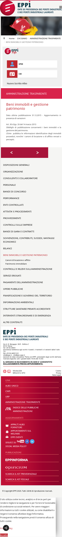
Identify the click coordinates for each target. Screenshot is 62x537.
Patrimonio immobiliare (16, 263)
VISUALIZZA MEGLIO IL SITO (19, 372)
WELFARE (15, 433)
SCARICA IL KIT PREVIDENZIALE (21, 473)
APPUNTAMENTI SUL (21, 430)
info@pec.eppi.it (19, 355)
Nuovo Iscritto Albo (17, 83)
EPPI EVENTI (17, 437)
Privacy (58, 373)
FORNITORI (16, 427)
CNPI (7, 391)
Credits (58, 371)
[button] (6, 528)
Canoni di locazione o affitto (17, 260)
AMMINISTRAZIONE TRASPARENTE (22, 402)
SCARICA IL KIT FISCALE (17, 479)
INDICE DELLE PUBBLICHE (26, 407)
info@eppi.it (7, 355)
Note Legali (56, 375)
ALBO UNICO (11, 385)
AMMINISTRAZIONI (23, 411)
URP (7, 396)
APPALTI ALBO (18, 424)
